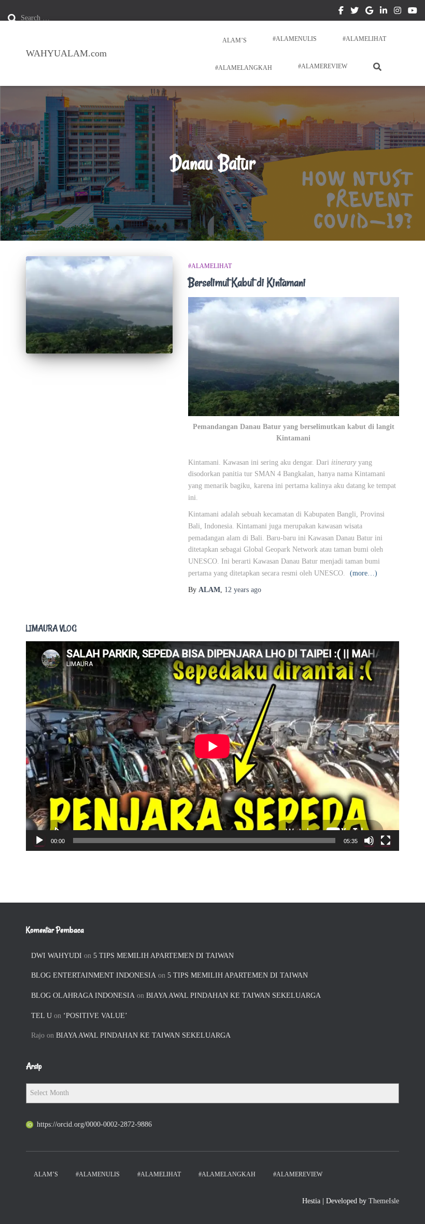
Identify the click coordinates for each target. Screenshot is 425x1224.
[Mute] (369, 840)
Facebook (341, 12)
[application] (212, 746)
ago (242, 590)
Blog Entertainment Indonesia (93, 975)
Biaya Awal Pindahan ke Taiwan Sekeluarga (233, 995)
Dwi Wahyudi (56, 956)
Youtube (412, 12)
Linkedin (383, 12)
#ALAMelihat (364, 38)
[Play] (39, 840)
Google (369, 12)
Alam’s (234, 40)
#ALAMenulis (295, 38)
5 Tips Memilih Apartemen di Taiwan (163, 956)
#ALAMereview (322, 66)
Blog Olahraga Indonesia (83, 995)
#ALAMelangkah (243, 67)
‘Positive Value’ (95, 1016)
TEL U (41, 1016)
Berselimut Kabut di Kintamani (247, 282)
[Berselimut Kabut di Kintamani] (99, 304)
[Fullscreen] (385, 840)
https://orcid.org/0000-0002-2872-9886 (94, 1124)
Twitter (354, 12)
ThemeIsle (384, 1201)
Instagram (397, 12)
